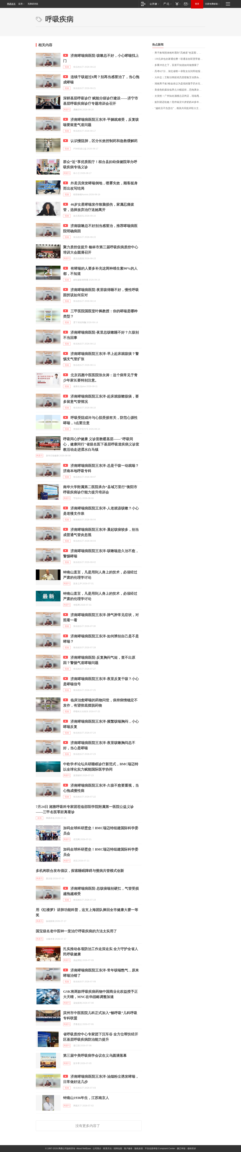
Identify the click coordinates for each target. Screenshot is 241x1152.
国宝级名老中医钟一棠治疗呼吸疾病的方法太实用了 (76, 931)
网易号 (67, 109)
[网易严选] (167, 4)
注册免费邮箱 (211, 4)
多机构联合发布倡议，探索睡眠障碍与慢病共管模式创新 (80, 871)
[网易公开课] (154, 4)
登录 (197, 4)
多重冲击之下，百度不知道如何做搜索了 (177, 65)
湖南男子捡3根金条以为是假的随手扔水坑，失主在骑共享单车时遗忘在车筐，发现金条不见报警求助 (180, 83)
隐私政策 (138, 1148)
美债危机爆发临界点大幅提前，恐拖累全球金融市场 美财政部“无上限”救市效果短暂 (180, 89)
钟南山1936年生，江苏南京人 (86, 1098)
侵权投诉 (191, 1148)
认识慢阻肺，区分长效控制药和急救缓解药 (104, 141)
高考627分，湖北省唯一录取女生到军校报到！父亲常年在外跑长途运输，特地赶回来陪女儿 (180, 71)
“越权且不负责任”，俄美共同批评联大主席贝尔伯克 (180, 108)
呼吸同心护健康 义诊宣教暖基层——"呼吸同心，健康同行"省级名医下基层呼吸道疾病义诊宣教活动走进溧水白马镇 (101, 444)
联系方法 (107, 1148)
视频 (67, 67)
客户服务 (128, 1148)
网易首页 (11, 4)
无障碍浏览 (33, 4)
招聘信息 (118, 1148)
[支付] (177, 4)
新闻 (39, 818)
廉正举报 (181, 1148)
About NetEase (83, 1148)
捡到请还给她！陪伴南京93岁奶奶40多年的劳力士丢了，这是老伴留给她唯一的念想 (180, 102)
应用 (20, 4)
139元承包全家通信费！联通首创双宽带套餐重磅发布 (180, 59)
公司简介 (97, 1148)
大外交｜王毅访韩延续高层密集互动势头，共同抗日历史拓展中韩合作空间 (180, 77)
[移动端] (143, 4)
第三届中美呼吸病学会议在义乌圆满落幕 (95, 1055)
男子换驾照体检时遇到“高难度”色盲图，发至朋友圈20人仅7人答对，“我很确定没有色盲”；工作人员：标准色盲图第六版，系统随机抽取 (180, 52)
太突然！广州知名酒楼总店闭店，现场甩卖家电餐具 (180, 96)
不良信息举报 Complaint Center (160, 1148)
